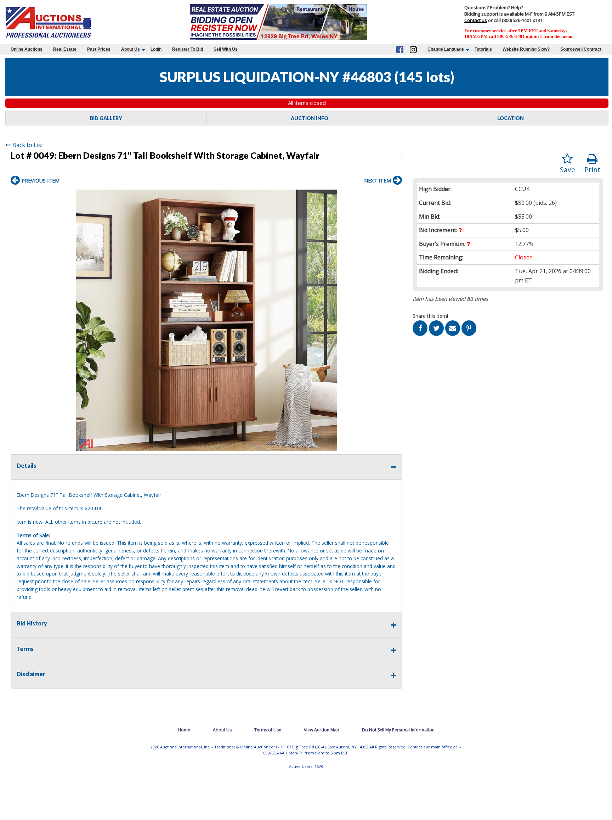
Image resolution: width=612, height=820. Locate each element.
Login (156, 49)
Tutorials (483, 49)
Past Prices (98, 49)
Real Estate (64, 49)
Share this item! (430, 316)
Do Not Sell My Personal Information (398, 730)
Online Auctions (26, 49)
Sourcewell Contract (580, 49)
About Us (130, 49)
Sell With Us (226, 49)
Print (592, 169)
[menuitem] (26, 49)
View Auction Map (321, 730)
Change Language (445, 49)
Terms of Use (267, 730)
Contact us (475, 20)
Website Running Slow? (526, 49)
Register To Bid (187, 49)
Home (184, 730)
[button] (395, 196)
